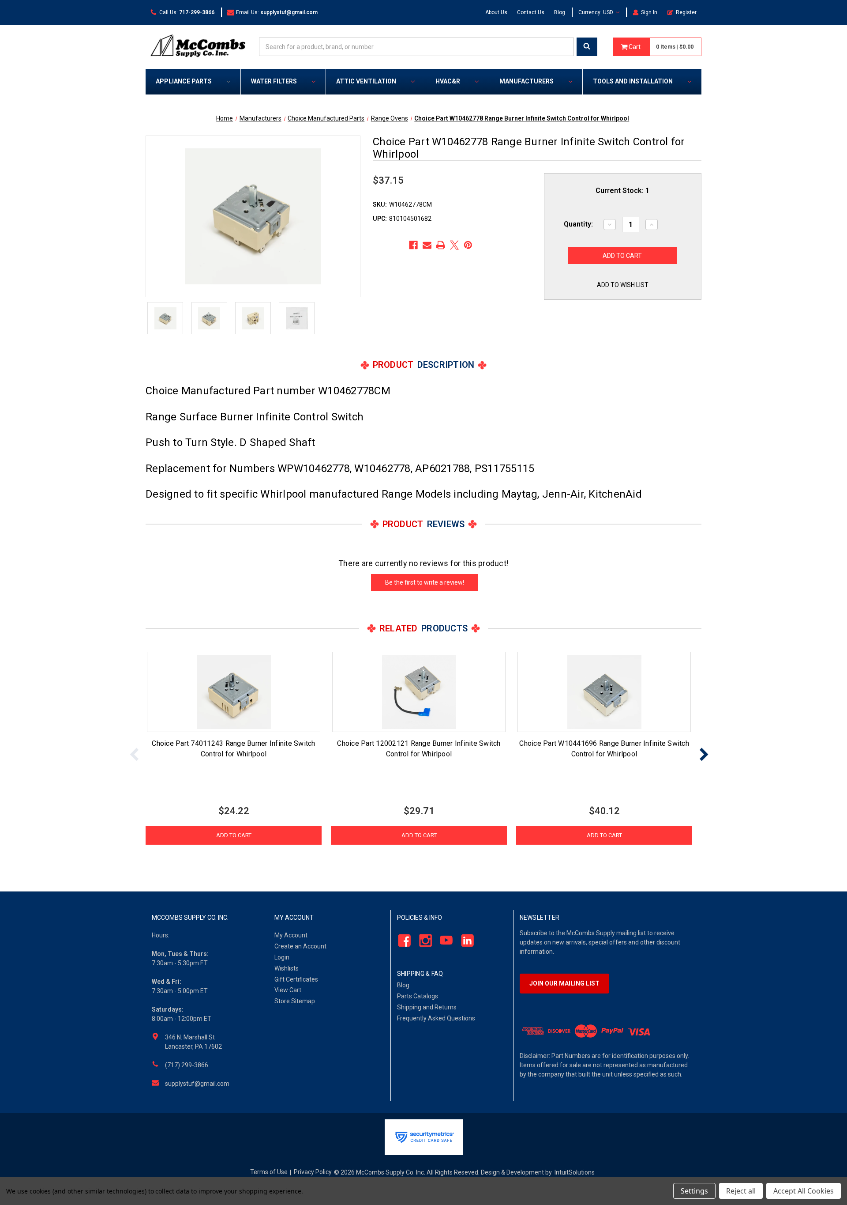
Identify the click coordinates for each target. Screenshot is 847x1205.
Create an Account (300, 946)
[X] (454, 245)
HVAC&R (447, 81)
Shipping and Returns (427, 1007)
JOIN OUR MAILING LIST (564, 983)
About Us (496, 12)
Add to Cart (233, 835)
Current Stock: (622, 190)
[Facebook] (413, 245)
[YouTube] (444, 940)
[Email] (427, 245)
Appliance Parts (184, 81)
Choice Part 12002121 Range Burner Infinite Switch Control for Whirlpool (418, 748)
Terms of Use (269, 1171)
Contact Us (530, 12)
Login (281, 957)
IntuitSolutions (575, 1172)
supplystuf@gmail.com (197, 1083)
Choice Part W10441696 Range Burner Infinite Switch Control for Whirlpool (604, 748)
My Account (290, 935)
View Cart (287, 989)
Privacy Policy (313, 1171)
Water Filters (274, 81)
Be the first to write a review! (424, 582)
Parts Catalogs (417, 996)
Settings (694, 1191)
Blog (559, 12)
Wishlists (286, 968)
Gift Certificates (296, 979)
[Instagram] (422, 940)
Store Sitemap (294, 1001)
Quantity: (578, 224)
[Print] (440, 245)
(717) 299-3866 (186, 1065)
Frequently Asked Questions (436, 1018)
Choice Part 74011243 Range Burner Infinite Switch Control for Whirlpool (233, 748)
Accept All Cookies (803, 1191)
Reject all (741, 1191)
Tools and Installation (633, 81)
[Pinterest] (468, 245)
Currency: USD (596, 12)
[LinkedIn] (465, 940)
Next (703, 754)
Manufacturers (526, 81)
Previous (134, 754)
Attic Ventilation (366, 81)
